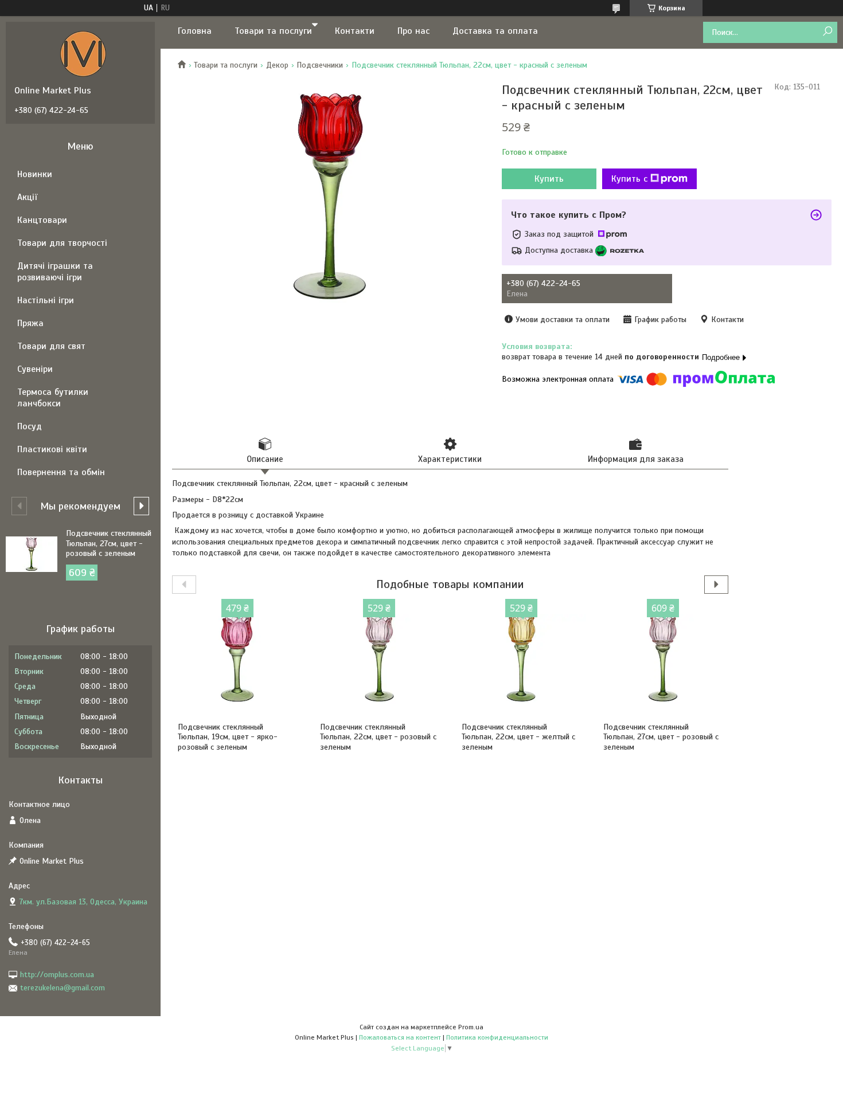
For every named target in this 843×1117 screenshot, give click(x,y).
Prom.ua (470, 1027)
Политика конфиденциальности (497, 1037)
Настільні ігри (45, 300)
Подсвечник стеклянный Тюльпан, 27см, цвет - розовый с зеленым (661, 737)
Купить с (629, 179)
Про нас (413, 31)
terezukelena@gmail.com (62, 988)
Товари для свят (51, 346)
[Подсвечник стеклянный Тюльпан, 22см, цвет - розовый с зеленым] (379, 659)
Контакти (354, 31)
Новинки (34, 174)
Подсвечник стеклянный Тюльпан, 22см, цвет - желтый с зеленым (518, 737)
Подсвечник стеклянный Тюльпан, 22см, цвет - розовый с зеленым (378, 737)
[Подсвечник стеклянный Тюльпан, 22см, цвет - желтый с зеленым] (521, 659)
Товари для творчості (62, 243)
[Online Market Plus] (83, 53)
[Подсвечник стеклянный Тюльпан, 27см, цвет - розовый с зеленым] (663, 659)
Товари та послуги (273, 31)
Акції (27, 197)
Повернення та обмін (61, 472)
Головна (195, 31)
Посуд (29, 426)
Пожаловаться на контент (400, 1037)
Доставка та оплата (495, 31)
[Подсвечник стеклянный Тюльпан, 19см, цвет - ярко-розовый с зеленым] (237, 659)
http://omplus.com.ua (57, 974)
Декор (277, 65)
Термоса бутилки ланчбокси (52, 397)
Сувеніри (35, 369)
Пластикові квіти (52, 449)
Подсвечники (319, 65)
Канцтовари (42, 220)
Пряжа (30, 323)
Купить (549, 179)
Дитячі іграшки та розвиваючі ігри (55, 271)
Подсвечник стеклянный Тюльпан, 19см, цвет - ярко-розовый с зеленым (228, 737)
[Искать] (827, 32)
